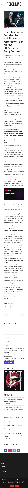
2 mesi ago (8, 403)
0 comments (8, 57)
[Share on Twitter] (10, 303)
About (2, 463)
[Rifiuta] (26, 483)
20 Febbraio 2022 (9, 55)
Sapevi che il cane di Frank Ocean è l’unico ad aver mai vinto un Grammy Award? (13, 435)
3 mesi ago (8, 413)
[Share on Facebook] (8, 303)
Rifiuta (17, 485)
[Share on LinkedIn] (12, 303)
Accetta (12, 485)
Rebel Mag (20, 55)
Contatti (3, 466)
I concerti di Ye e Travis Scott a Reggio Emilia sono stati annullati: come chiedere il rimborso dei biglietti (14, 409)
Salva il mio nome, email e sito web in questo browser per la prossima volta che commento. (14, 350)
